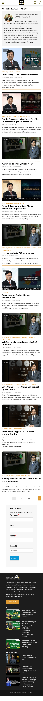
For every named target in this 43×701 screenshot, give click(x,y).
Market (27, 476)
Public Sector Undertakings (31, 248)
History (10, 72)
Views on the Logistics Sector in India (29, 657)
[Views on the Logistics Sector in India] (13, 659)
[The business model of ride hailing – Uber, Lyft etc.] (13, 670)
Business (5, 72)
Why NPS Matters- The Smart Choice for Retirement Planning (29, 614)
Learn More (12, 601)
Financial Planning (24, 116)
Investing (17, 72)
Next (39, 498)
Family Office (12, 116)
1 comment (14, 255)
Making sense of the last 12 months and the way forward (21, 480)
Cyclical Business (14, 337)
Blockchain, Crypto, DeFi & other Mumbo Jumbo (18, 433)
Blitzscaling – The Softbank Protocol (20, 75)
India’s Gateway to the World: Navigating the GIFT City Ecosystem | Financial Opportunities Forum (29, 629)
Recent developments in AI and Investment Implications (17, 207)
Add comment (18, 77)
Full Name (14, 515)
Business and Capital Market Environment (16, 296)
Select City (14, 546)
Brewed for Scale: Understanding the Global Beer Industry (29, 643)
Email (12, 525)
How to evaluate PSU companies (18, 253)
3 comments (17, 392)
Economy (11, 248)
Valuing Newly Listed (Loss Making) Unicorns (19, 343)
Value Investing (7, 250)
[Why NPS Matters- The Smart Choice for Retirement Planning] (13, 614)
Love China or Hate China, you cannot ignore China (20, 388)
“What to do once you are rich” (17, 164)
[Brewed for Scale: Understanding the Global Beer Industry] (13, 644)
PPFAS (31, 692)
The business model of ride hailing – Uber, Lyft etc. (29, 670)
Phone (13, 535)
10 (29, 498)
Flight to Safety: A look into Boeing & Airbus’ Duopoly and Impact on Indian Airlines (29, 682)
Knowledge (36, 161)
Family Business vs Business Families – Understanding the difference (21, 120)
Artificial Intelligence (9, 203)
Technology (6, 339)
